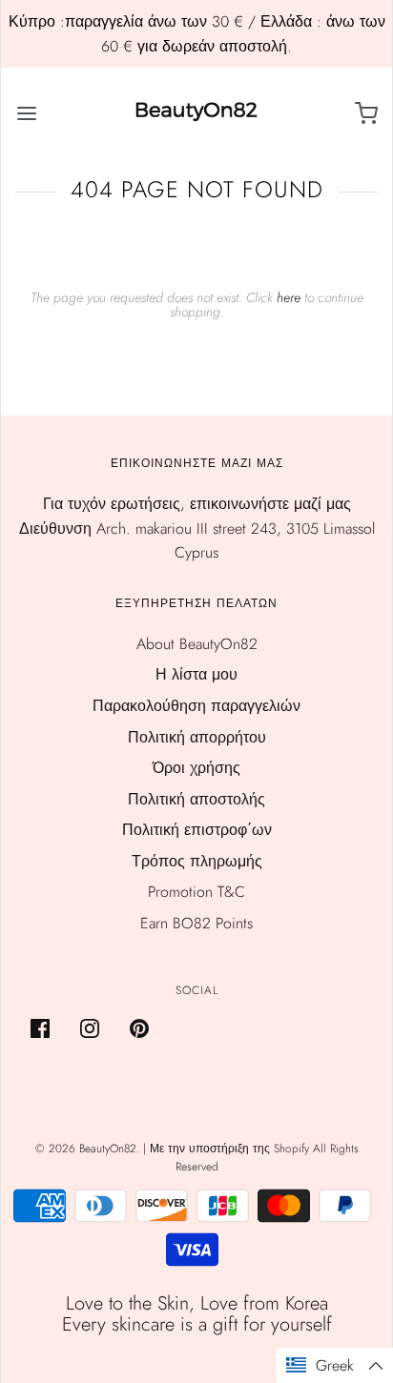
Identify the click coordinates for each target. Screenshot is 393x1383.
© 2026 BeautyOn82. (89, 1148)
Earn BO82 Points (196, 923)
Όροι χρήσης (196, 768)
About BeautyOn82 (197, 644)
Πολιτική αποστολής (196, 799)
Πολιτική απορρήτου (197, 737)
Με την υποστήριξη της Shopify (229, 1148)
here (288, 297)
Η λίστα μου (196, 674)
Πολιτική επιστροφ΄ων (197, 830)
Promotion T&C (196, 892)
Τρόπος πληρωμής (197, 861)
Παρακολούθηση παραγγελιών (196, 706)
